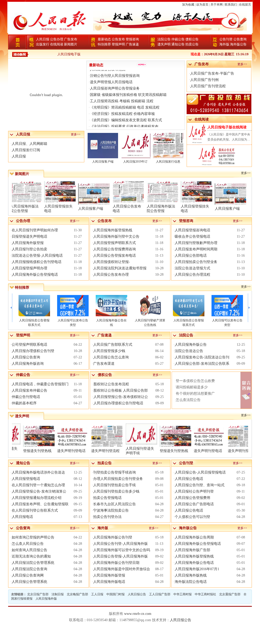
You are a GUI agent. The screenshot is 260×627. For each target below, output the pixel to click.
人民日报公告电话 (189, 479)
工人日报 (97, 594)
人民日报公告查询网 (28, 575)
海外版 (224, 44)
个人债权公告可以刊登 (192, 517)
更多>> (75, 134)
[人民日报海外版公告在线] (73, 306)
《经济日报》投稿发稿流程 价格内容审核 (122, 107)
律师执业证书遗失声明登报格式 (115, 126)
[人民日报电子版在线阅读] (210, 164)
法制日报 (58, 594)
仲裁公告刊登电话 (26, 397)
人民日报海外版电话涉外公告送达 (38, 472)
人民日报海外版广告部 (192, 550)
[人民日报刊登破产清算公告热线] (111, 306)
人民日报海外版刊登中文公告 (116, 236)
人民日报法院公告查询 (29, 569)
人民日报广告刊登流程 (208, 86)
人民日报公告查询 (26, 357)
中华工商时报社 (205, 594)
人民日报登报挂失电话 (58, 208)
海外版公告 (238, 44)
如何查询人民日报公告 (29, 550)
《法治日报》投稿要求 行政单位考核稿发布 (124, 120)
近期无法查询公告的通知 (31, 556)
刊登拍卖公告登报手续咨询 (114, 472)
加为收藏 (188, 4)
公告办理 (56, 39)
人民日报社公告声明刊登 (194, 491)
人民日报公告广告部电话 (194, 504)
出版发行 (42, 44)
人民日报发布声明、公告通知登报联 (40, 504)
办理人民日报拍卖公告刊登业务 (118, 479)
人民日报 (42, 39)
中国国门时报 (115, 594)
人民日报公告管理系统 (29, 582)
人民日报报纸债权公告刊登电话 (36, 262)
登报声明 (118, 44)
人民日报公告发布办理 (111, 274)
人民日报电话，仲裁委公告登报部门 (40, 384)
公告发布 (118, 39)
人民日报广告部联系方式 (112, 344)
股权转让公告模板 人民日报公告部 (120, 390)
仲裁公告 (178, 39)
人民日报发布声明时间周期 (196, 249)
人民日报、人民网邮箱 (29, 144)
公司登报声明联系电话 (29, 344)
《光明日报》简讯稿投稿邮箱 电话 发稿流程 (124, 101)
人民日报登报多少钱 (109, 351)
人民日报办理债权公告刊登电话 (118, 403)
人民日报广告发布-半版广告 (212, 73)
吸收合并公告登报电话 (192, 236)
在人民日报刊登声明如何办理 (35, 230)
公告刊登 (226, 39)
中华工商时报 (182, 594)
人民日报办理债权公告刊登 (33, 351)
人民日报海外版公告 (191, 344)
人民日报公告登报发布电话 (114, 255)
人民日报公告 (137, 594)
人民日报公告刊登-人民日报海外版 (120, 544)
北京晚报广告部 (77, 594)
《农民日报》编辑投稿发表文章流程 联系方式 (126, 114)
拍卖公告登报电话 (107, 498)
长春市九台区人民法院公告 (114, 504)
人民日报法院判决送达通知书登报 (120, 268)
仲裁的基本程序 (24, 403)
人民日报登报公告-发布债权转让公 (120, 397)
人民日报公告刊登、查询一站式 (199, 485)
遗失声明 (164, 44)
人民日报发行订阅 (26, 150)
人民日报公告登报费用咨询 (114, 249)
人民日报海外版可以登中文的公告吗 (121, 550)
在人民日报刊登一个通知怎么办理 (38, 485)
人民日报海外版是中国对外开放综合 (121, 569)
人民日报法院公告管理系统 (33, 563)
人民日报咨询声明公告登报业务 (115, 82)
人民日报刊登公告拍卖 (29, 249)
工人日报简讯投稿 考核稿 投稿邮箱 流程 (121, 95)
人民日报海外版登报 (28, 243)
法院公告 (164, 39)
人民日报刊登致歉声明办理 (196, 243)
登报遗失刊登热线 (48, 451)
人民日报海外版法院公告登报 (24, 208)
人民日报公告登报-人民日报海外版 (120, 556)
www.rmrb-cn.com (137, 614)
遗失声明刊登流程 (116, 451)
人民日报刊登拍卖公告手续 (114, 485)
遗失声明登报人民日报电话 (111, 76)
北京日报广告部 (37, 594)
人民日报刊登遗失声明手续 (150, 451)
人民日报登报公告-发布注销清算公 (39, 491)
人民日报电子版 (58, 54)
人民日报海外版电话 (109, 582)
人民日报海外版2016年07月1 (197, 569)
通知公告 (178, 44)
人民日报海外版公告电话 (194, 563)
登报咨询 (132, 39)
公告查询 (240, 39)
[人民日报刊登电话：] (230, 164)
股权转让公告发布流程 (111, 384)
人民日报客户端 (102, 161)
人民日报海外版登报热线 (112, 230)
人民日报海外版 (46, 598)
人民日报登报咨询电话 (192, 230)
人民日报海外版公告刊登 (112, 537)
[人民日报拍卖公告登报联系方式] (150, 306)
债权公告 (192, 39)
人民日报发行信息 (168, 161)
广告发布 (70, 39)
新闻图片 (70, 44)
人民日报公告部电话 (191, 255)
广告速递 (132, 44)
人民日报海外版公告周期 (194, 537)
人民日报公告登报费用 (192, 498)
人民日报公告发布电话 (127, 208)
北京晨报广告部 (229, 594)
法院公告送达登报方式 (192, 268)
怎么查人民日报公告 (28, 544)
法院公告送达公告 (189, 351)
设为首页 (202, 4)
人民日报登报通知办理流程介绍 (36, 498)
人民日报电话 (22, 517)
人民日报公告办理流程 (192, 274)
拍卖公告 (192, 44)
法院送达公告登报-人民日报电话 (37, 255)
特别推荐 (104, 44)
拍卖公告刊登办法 (107, 517)
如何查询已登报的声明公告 (33, 537)
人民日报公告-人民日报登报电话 (200, 472)
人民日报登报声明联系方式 (114, 243)
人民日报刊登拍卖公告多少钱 (116, 491)
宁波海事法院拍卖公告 (111, 510)
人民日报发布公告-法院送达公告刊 (202, 357)
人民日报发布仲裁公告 (29, 390)
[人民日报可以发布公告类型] (34, 306)
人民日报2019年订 (135, 161)
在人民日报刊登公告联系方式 (35, 510)
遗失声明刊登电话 (82, 451)
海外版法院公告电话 (191, 582)
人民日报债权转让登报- (111, 262)
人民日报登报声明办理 (29, 268)
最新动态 (104, 39)
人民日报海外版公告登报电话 (35, 274)
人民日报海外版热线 (191, 575)
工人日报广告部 (159, 594)
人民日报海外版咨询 (28, 363)
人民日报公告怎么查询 (111, 357)
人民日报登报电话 (26, 479)
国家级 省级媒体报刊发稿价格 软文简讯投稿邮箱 (128, 88)
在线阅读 (56, 44)
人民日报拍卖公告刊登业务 (196, 262)
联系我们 (231, 4)
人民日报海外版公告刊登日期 (116, 563)
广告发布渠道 (104, 363)
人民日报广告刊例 (204, 80)
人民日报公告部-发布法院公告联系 (202, 363)
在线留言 (245, 4)
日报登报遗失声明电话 (29, 236)
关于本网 (216, 4)
